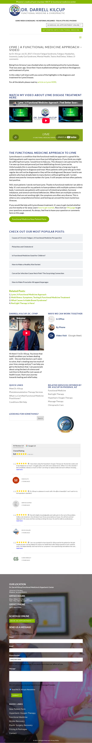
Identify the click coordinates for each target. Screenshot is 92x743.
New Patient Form (17, 709)
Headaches (69, 53)
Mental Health (43, 56)
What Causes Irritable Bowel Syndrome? (29, 300)
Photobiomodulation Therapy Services (26, 392)
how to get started (46, 207)
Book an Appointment (21, 621)
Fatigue (60, 53)
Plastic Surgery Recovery (21, 725)
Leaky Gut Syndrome (27, 56)
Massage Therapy (55, 401)
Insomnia (13, 56)
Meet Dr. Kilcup (16, 388)
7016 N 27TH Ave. (16, 591)
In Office (60, 319)
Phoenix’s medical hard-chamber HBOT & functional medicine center (46, 2)
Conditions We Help (18, 402)
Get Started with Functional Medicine (61, 30)
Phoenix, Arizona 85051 (18, 592)
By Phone (60, 327)
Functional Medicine (57, 390)
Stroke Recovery (17, 721)
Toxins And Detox (58, 56)
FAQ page (71, 207)
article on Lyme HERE (47, 82)
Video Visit (69, 335)
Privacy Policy (55, 740)
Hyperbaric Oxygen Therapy (60, 398)
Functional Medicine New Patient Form (29, 219)
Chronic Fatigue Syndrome (44, 53)
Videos (70, 56)
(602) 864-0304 (15, 607)
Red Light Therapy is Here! (23, 303)
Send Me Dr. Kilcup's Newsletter (23, 689)
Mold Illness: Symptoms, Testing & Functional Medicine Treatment (40, 297)
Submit (15, 695)
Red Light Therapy (56, 394)
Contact (12, 733)
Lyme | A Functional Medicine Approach (28, 294)
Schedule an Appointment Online (63, 25)
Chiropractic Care (56, 405)
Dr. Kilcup (16, 53)
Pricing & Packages (18, 729)
